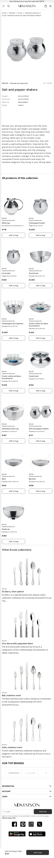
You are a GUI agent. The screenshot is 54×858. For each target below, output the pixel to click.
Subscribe (43, 812)
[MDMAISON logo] (27, 805)
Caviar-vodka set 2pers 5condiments (38, 324)
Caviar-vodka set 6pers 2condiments (11, 377)
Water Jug (6, 223)
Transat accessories (32, 13)
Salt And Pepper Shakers (39, 429)
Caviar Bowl (33, 376)
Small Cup (6, 529)
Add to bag (38, 853)
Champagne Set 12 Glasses (12, 323)
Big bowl (32, 479)
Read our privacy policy (9, 818)
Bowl (4, 479)
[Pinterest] (22, 824)
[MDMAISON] (27, 6)
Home (4, 13)
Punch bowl (33, 273)
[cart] (46, 6)
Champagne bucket (37, 223)
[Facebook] (14, 824)
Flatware (12, 13)
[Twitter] (39, 824)
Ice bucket (6, 273)
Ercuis (20, 13)
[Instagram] (31, 824)
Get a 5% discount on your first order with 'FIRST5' (27, 1)
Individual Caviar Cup (10, 429)
